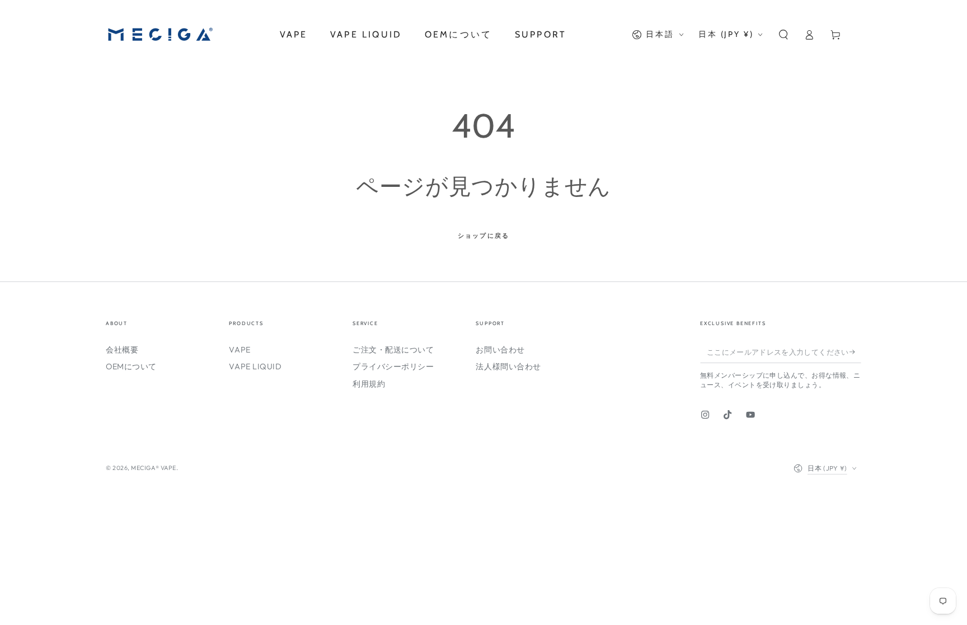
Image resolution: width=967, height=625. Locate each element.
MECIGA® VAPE (153, 468)
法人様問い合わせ (508, 366)
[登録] (855, 352)
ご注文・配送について (393, 350)
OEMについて (131, 366)
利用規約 (369, 384)
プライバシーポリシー (393, 366)
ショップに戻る (483, 235)
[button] (783, 35)
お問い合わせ (500, 350)
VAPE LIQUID (255, 366)
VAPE (239, 350)
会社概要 (122, 350)
